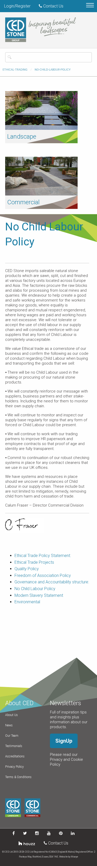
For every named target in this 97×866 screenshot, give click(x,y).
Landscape (21, 136)
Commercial (23, 202)
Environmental (27, 601)
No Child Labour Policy (34, 588)
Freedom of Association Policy (42, 575)
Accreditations (15, 756)
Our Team (11, 735)
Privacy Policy (14, 767)
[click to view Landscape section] (41, 110)
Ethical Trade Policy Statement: (42, 555)
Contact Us (52, 6)
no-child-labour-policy (53, 69)
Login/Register (17, 6)
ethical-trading (15, 69)
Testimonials (13, 746)
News (9, 725)
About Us (11, 715)
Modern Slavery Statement (38, 595)
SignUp (63, 741)
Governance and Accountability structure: (51, 581)
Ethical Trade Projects (34, 562)
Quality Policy (26, 568)
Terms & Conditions (18, 777)
